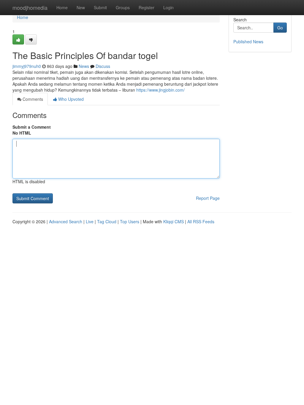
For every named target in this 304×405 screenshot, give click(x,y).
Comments (32, 99)
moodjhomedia (30, 7)
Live (90, 221)
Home (62, 7)
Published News (248, 41)
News (84, 66)
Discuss (103, 66)
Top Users (129, 221)
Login (168, 7)
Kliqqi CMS (173, 221)
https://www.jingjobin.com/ (160, 90)
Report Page (208, 198)
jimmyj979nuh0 (26, 66)
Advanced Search (65, 221)
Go (280, 28)
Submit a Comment (31, 127)
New (81, 7)
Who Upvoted (70, 99)
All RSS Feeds (200, 221)
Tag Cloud (106, 221)
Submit (100, 7)
